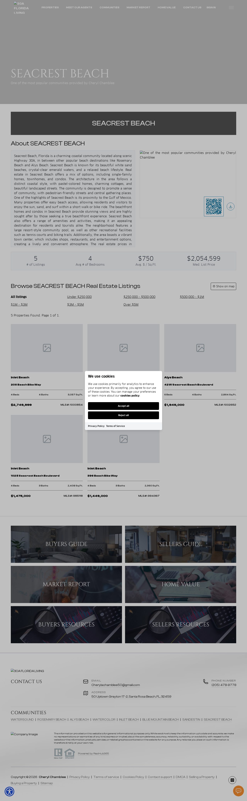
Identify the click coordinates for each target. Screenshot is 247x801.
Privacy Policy (96, 426)
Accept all (123, 405)
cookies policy (130, 395)
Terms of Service (115, 426)
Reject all (123, 415)
